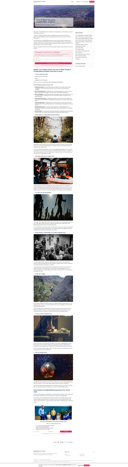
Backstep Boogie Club (68, 381)
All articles (77, 58)
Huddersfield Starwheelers (59, 149)
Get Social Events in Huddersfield (53, 63)
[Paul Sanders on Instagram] (80, 66)
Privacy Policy (46, 65)
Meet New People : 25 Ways (81, 55)
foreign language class (59, 232)
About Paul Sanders (85, 1)
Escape (36, 78)
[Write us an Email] (84, 66)
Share (56, 442)
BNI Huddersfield (38, 111)
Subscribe (92, 1)
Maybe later (80, 465)
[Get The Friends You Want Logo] (39, 1)
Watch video (86, 465)
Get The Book (78, 1)
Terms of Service (67, 455)
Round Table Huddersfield (40, 91)
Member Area (82, 455)
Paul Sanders (48, 24)
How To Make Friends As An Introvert (83, 54)
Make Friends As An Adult (81, 46)
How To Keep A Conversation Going (82, 50)
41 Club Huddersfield (39, 94)
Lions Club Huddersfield (39, 102)
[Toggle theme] (93, 452)
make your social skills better (61, 395)
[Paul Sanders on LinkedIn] (82, 66)
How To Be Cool (79, 52)
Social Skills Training (79, 47)
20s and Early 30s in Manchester (41, 76)
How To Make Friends (80, 49)
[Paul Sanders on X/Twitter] (78, 66)
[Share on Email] (66, 442)
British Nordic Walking (62, 228)
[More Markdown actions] (74, 442)
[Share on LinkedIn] (62, 442)
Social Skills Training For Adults (82, 44)
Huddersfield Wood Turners (66, 343)
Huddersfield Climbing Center (39, 306)
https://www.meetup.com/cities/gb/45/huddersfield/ (53, 82)
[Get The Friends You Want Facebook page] (76, 66)
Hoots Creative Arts (37, 185)
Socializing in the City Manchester (41, 80)
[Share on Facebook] (58, 442)
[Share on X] (60, 442)
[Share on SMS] (64, 442)
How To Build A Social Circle (81, 57)
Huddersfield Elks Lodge (39, 106)
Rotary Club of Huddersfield (40, 98)
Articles (72, 1)
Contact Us (66, 454)
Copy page (71, 442)
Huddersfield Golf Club (39, 87)
